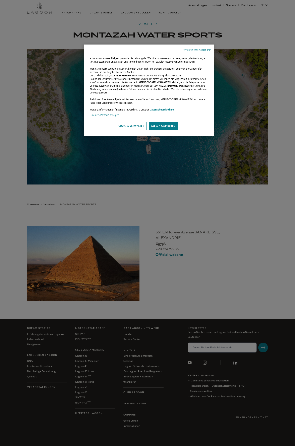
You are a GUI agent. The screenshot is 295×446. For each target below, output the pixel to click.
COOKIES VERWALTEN (131, 125)
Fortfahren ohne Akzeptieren (196, 49)
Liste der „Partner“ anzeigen (104, 115)
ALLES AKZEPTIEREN (163, 125)
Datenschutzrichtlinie (162, 109)
